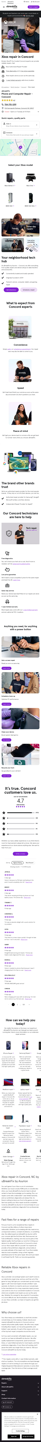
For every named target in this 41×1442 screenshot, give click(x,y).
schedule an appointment (22, 349)
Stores (27, 1)
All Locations (5, 87)
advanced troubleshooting (21, 564)
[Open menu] (4, 7)
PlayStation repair (24, 1126)
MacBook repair (8, 1089)
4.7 (14, 100)
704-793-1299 (10, 104)
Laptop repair (24, 1089)
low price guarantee (27, 71)
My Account (36, 1)
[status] (20, 878)
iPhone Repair (7, 1053)
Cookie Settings (20, 1431)
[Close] (37, 1414)
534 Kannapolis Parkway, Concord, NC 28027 (19, 108)
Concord (23, 87)
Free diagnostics (11, 71)
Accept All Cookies (28, 1436)
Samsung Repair (24, 1053)
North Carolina (15, 87)
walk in (9, 349)
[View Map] (20, 147)
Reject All (13, 1436)
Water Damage (8, 1156)
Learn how (16, 580)
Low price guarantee (9, 1354)
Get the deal (30, 16)
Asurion (4, 1)
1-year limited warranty (13, 80)
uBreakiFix (10, 1)
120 (24, 1004)
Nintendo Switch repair (7, 1127)
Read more (29, 882)
